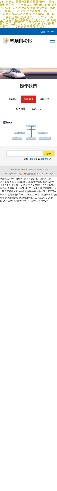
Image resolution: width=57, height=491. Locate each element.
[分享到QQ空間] (35, 159)
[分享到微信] (50, 159)
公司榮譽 (20, 108)
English (51, 31)
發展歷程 (44, 99)
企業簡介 (12, 99)
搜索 (48, 153)
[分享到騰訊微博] (42, 159)
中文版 (42, 31)
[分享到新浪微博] (39, 159)
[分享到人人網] (46, 159)
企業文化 (36, 108)
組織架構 (28, 99)
